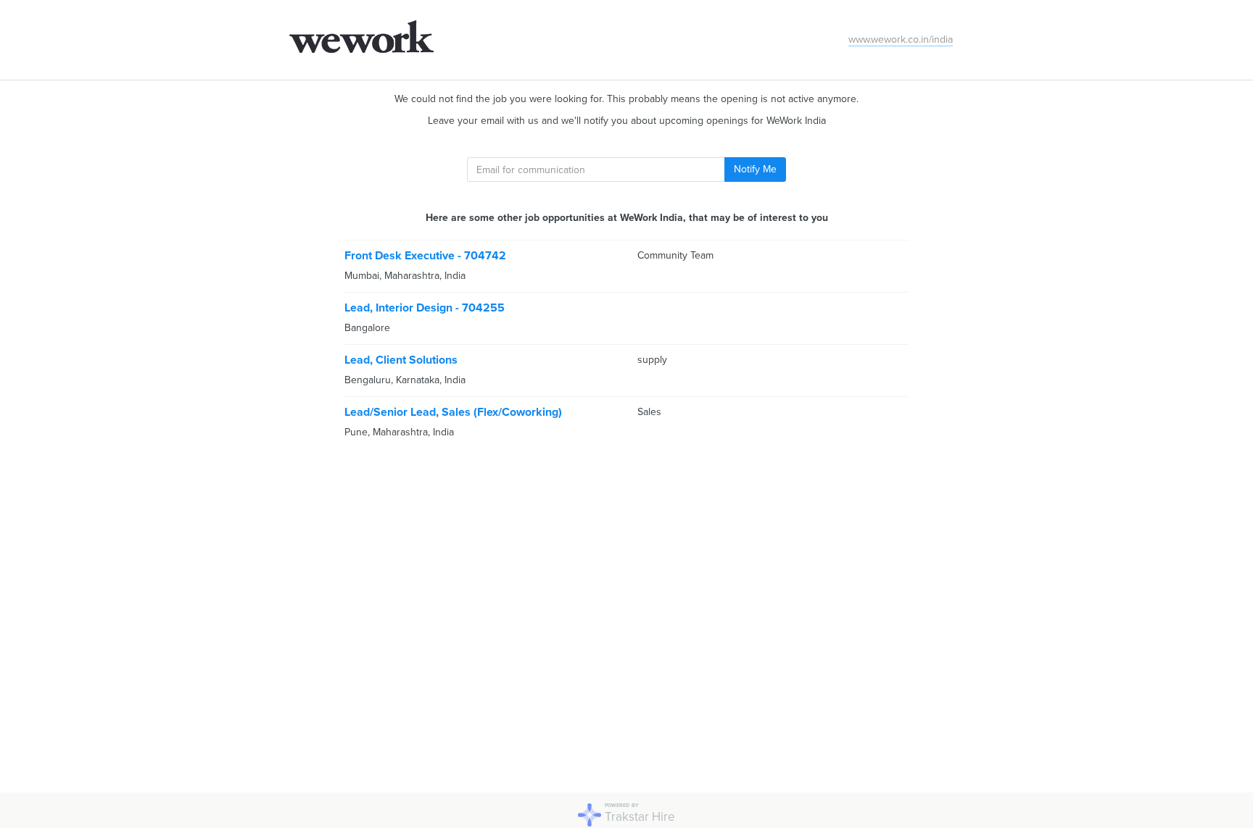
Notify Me (755, 169)
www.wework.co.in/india (900, 39)
